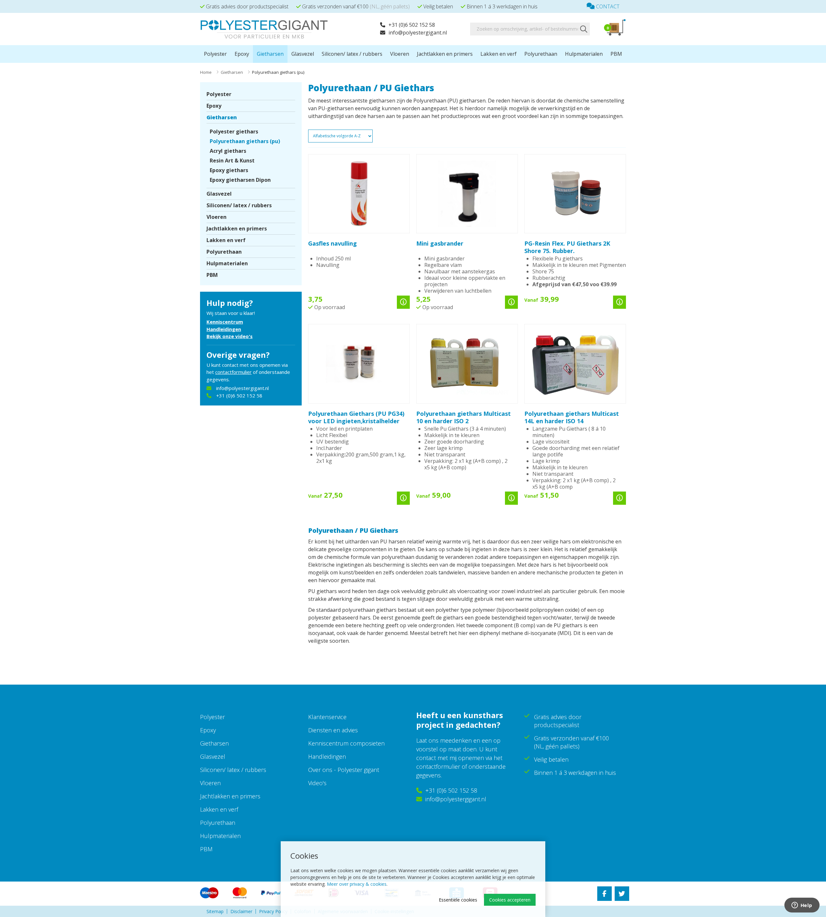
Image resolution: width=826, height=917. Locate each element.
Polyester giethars (234, 131)
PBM (616, 53)
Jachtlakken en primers (445, 53)
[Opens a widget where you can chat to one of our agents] (802, 906)
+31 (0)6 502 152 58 (411, 24)
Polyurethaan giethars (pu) (245, 141)
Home (206, 72)
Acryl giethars (228, 150)
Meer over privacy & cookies (357, 884)
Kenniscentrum (224, 321)
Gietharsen (270, 53)
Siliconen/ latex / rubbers (352, 53)
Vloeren (399, 53)
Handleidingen (223, 329)
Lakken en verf (498, 53)
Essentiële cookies (458, 900)
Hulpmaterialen (584, 53)
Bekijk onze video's (229, 336)
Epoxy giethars (229, 170)
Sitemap (215, 911)
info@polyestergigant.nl (417, 32)
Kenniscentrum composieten (346, 743)
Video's (317, 783)
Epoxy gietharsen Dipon (240, 179)
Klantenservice (327, 717)
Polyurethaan (540, 53)
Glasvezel (302, 53)
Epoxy (242, 53)
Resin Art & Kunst (232, 160)
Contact (607, 6)
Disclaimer (241, 911)
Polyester (215, 53)
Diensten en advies (333, 730)
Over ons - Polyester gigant (343, 770)
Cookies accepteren (509, 900)
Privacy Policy (273, 911)
